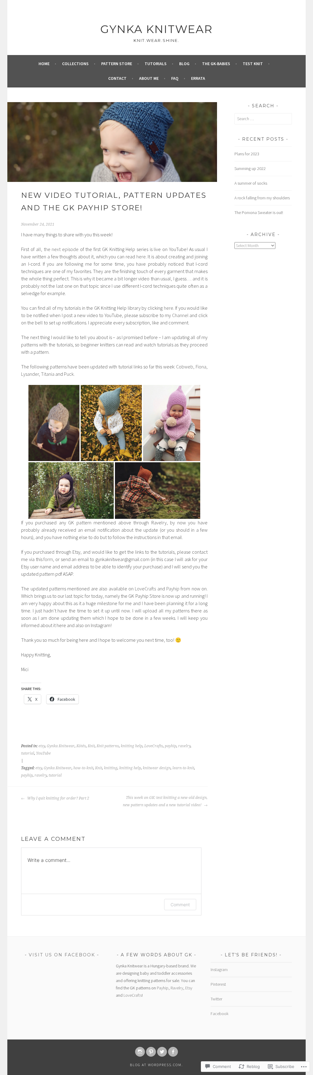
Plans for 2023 (246, 154)
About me (149, 78)
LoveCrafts (145, 589)
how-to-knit (83, 768)
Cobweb (184, 367)
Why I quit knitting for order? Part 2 (57, 798)
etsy (42, 746)
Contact (117, 78)
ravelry (184, 746)
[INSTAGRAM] (140, 1052)
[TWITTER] (162, 1052)
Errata (198, 78)
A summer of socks (250, 183)
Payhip (172, 589)
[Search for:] (263, 118)
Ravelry (177, 988)
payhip (170, 746)
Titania (47, 374)
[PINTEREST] (151, 1052)
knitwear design (157, 768)
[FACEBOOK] (173, 1052)
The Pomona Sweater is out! (258, 212)
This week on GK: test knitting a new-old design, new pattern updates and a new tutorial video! (165, 801)
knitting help (131, 746)
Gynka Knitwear (156, 29)
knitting (110, 768)
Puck (69, 374)
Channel (180, 315)
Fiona (201, 367)
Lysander (30, 374)
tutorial (27, 753)
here (141, 256)
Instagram (219, 969)
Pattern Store (116, 63)
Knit (91, 746)
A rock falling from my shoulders (262, 198)
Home (44, 63)
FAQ (175, 78)
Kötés (81, 746)
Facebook (219, 1013)
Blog (184, 63)
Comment (180, 904)
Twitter (216, 999)
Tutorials (156, 63)
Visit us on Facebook (62, 955)
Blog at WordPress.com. (156, 1064)
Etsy (188, 988)
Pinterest (218, 984)
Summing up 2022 (250, 168)
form (48, 559)
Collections (75, 63)
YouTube (43, 753)
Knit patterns (108, 746)
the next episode (61, 249)
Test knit (253, 63)
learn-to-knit (183, 768)
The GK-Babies (216, 63)
